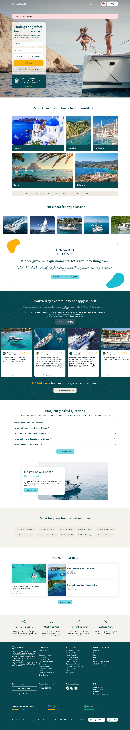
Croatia (96, 651)
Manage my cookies (100, 694)
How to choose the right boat (81, 568)
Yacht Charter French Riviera (25, 529)
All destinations (99, 664)
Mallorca (28, 194)
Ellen (18, 591)
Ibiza (95, 657)
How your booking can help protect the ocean (26, 587)
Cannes (51, 194)
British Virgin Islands (101, 662)
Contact (96, 692)
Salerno (95, 194)
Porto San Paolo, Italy (43, 375)
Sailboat (38, 56)
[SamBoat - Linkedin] (76, 688)
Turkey (58, 194)
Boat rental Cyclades (66, 529)
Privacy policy (48, 720)
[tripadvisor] (89, 706)
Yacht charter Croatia (46, 529)
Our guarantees (45, 655)
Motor (21, 56)
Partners (74, 720)
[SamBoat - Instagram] (72, 688)
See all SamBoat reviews (65, 390)
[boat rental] (19, 4)
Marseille (80, 194)
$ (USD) (112, 720)
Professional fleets (46, 662)
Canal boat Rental (73, 664)
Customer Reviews (46, 668)
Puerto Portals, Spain (10, 375)
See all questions (65, 451)
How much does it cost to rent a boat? (31, 428)
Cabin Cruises (71, 668)
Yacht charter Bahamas (24, 535)
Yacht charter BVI (67, 535)
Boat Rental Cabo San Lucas (47, 535)
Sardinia (43, 194)
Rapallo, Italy (73, 375)
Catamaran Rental (73, 659)
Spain (95, 655)
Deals (68, 670)
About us (42, 651)
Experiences (43, 675)
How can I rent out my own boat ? (29, 444)
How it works (98, 689)
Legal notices (36, 720)
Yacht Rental (71, 655)
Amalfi (102, 194)
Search (30, 63)
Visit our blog (65, 602)
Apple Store (26, 688)
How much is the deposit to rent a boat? (32, 438)
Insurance (42, 657)
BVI (64, 194)
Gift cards (43, 664)
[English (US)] (103, 4)
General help (98, 687)
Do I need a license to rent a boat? (30, 433)
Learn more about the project (65, 277)
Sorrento (71, 194)
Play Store (26, 694)
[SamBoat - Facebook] (67, 688)
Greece (95, 653)
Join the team (44, 653)
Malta (95, 659)
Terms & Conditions (62, 720)
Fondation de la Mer (46, 673)
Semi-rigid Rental (72, 653)
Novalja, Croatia (108, 375)
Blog (40, 677)
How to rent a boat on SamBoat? (29, 422)
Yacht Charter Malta (85, 529)
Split (36, 194)
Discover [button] (93, 4)
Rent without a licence (74, 666)
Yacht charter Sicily (84, 535)
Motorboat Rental (73, 651)
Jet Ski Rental (71, 662)
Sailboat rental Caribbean (104, 535)
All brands (70, 673)
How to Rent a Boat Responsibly (82, 584)
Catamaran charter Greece (106, 529)
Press (41, 670)
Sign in (113, 3)
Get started (31, 490)
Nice (88, 194)
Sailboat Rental (72, 657)
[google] (52, 706)
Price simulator (45, 659)
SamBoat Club (44, 666)
